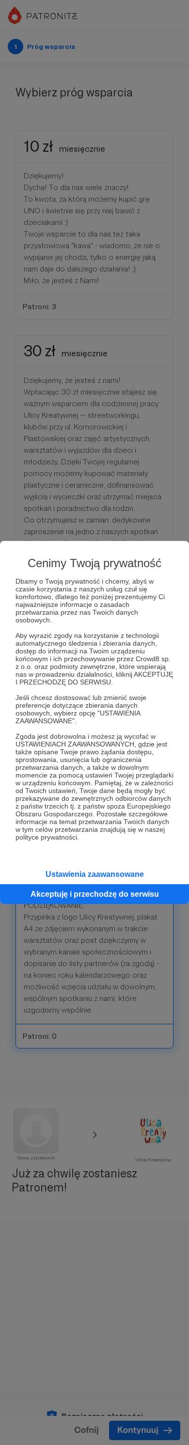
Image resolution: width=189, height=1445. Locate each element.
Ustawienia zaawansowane (95, 874)
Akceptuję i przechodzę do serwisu (95, 894)
